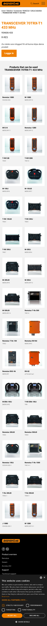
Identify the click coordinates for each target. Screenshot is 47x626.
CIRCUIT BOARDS (36, 11)
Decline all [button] (34, 615)
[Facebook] (3, 549)
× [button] (44, 577)
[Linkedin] (7, 549)
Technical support (9, 574)
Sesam (4, 562)
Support (5, 569)
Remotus (5, 558)
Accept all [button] (12, 615)
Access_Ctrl (6, 566)
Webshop (10, 11)
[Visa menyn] (43, 3)
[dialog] (23, 600)
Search (36, 3)
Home (3, 11)
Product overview (9, 554)
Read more (6, 596)
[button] (23, 600)
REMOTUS (26, 11)
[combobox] (41, 577)
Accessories (18, 11)
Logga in (9, 53)
